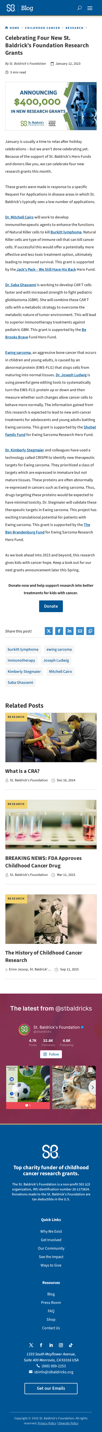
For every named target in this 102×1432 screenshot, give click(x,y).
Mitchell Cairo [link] (60, 671)
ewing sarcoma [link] (59, 649)
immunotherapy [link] (21, 660)
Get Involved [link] (51, 1240)
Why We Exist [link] (51, 1231)
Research (16, 717)
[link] (20, 8)
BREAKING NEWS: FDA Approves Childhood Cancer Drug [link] (43, 862)
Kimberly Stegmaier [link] (24, 671)
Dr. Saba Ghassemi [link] (20, 285)
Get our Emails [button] (51, 1388)
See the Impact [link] (51, 1257)
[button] (90, 8)
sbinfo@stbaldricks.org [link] (53, 1372)
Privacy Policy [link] (47, 1423)
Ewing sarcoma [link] (18, 352)
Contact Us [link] (51, 1328)
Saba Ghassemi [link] (20, 682)
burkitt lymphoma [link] (23, 649)
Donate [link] (51, 606)
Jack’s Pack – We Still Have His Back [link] (46, 269)
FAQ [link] (51, 1311)
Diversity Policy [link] (68, 1423)
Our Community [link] (51, 1248)
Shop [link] (51, 1319)
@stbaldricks (73, 1008)
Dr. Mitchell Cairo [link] (19, 217)
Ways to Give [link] (51, 1265)
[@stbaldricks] (24, 1029)
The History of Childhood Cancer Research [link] (43, 956)
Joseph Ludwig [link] (56, 660)
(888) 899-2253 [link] (54, 1366)
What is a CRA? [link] (22, 771)
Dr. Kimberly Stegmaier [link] (24, 450)
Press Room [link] (51, 1302)
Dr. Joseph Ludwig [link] (71, 375)
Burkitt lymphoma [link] (66, 232)
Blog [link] (51, 1294)
